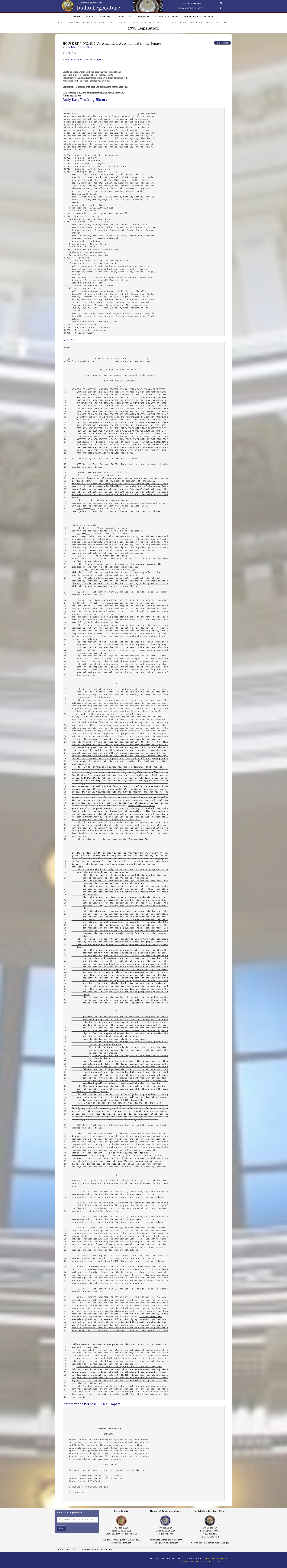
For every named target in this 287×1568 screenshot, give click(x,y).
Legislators (124, 16)
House (89, 16)
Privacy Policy (204, 1561)
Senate (76, 16)
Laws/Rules (143, 16)
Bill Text (72, 53)
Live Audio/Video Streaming (199, 16)
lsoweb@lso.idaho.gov (218, 1542)
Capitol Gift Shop (68, 1549)
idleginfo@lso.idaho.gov (166, 1542)
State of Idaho (191, 3)
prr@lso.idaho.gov (122, 1542)
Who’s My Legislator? (191, 8)
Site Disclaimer (185, 1561)
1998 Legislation (142, 22)
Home (60, 22)
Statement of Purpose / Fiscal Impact (85, 59)
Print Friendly (222, 43)
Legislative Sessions (166, 16)
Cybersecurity (222, 1561)
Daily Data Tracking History (81, 47)
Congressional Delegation (97, 1549)
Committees (105, 16)
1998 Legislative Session (113, 22)
